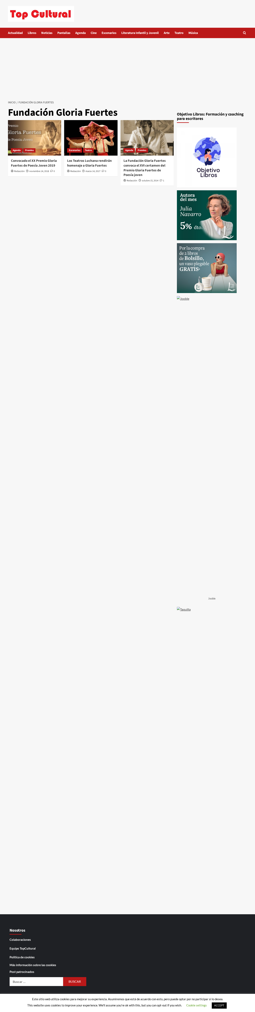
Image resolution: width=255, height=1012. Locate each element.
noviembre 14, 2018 (39, 171)
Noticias (46, 33)
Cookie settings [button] (196, 1005)
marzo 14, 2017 (92, 171)
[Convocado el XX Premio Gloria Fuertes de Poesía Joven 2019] (34, 138)
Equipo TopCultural (23, 948)
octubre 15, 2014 (150, 180)
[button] (244, 32)
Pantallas (63, 33)
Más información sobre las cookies (33, 965)
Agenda (80, 33)
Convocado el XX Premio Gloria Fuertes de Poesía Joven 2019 (34, 163)
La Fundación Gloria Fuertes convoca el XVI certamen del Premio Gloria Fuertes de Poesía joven (145, 167)
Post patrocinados (22, 971)
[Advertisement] (127, 68)
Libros (32, 33)
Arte (167, 33)
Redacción (19, 171)
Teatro (179, 33)
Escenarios (109, 33)
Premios (29, 150)
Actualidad (15, 33)
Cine (94, 33)
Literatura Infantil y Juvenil (140, 33)
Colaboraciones (20, 939)
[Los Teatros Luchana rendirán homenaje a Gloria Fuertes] (90, 138)
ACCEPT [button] (219, 1005)
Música (193, 33)
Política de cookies (22, 957)
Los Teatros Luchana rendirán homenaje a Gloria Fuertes (89, 163)
